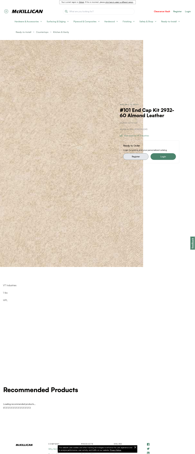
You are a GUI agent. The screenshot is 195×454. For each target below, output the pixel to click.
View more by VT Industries (136, 135)
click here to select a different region (119, 2)
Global (81, 2)
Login (188, 11)
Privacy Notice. (115, 450)
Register (136, 156)
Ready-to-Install (23, 32)
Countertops (42, 32)
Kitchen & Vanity (61, 32)
